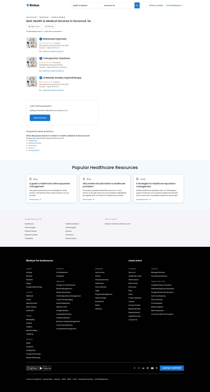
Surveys (29, 323)
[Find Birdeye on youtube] (152, 368)
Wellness (98, 309)
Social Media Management (66, 329)
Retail (97, 305)
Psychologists (30, 227)
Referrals (29, 280)
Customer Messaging (64, 300)
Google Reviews (62, 310)
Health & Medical (57, 51)
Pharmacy (32, 145)
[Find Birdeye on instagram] (148, 368)
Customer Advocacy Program (162, 314)
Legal (97, 291)
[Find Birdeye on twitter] (139, 368)
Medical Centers (34, 143)
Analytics (29, 347)
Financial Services (101, 280)
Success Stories (134, 305)
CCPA (75, 379)
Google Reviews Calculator (161, 285)
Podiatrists (29, 238)
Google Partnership (33, 354)
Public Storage (100, 298)
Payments (30, 310)
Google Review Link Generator (162, 292)
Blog (130, 291)
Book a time (133, 283)
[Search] (137, 5)
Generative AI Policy (85, 379)
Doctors (31, 148)
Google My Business (63, 314)
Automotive (99, 272)
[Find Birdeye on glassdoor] (156, 368)
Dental (97, 276)
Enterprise (60, 276)
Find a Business (157, 300)
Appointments (31, 303)
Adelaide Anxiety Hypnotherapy (62, 77)
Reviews (29, 276)
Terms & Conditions (33, 379)
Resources (132, 287)
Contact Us (133, 320)
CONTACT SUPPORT (171, 368)
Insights (29, 327)
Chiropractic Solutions (56, 58)
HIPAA (69, 379)
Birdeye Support (157, 307)
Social (28, 300)
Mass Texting (31, 307)
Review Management (64, 289)
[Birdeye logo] (33, 5)
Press (131, 294)
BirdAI (28, 343)
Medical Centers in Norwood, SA (117, 224)
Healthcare (43, 17)
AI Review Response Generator (162, 289)
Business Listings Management (68, 321)
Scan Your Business (158, 296)
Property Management (103, 294)
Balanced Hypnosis (54, 38)
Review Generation (63, 292)
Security (57, 379)
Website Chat (61, 307)
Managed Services (158, 272)
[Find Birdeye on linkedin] (143, 368)
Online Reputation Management (68, 296)
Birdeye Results (134, 312)
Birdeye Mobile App (33, 358)
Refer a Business (157, 310)
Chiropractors (33, 150)
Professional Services (159, 276)
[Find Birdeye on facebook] (135, 368)
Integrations (31, 350)
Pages (28, 283)
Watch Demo (134, 280)
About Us (132, 272)
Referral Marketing (63, 303)
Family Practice (31, 231)
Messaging (30, 319)
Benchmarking (31, 330)
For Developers (156, 303)
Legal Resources (135, 316)
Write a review (156, 5)
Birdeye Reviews (135, 309)
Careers (132, 301)
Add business (40, 118)
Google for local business (65, 285)
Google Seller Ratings (34, 287)
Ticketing (29, 334)
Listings (29, 272)
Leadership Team (135, 276)
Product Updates (135, 298)
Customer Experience (64, 325)
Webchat (29, 296)
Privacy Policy (48, 379)
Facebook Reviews (63, 318)
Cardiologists (71, 227)
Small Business (62, 272)
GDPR (64, 379)
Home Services (100, 287)
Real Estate (99, 301)
